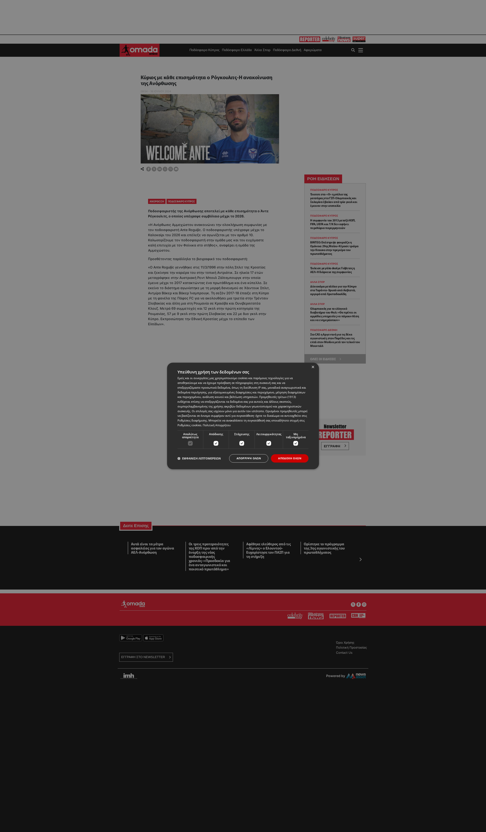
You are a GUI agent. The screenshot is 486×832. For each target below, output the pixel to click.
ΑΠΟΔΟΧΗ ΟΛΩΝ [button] (289, 458)
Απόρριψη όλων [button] (249, 458)
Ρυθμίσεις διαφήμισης (192, 420)
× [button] (312, 367)
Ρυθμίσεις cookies (189, 425)
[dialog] (243, 416)
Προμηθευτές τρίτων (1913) (277, 397)
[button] (199, 458)
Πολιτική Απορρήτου (217, 425)
